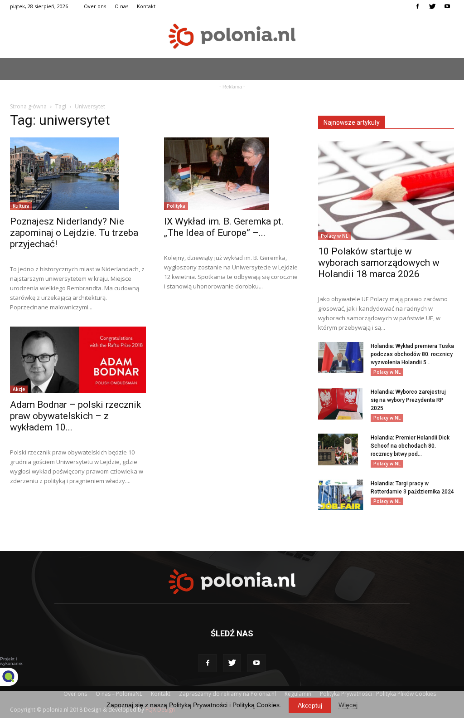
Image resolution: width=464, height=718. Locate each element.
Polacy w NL (334, 236)
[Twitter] (432, 6)
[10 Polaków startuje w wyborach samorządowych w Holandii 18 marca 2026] (386, 190)
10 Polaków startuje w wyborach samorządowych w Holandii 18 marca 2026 (379, 262)
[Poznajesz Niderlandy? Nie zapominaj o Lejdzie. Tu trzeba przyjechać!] (78, 173)
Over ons (95, 6)
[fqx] (16, 677)
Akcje (19, 389)
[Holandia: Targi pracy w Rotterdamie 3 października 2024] (340, 495)
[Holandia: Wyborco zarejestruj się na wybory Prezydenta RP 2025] (340, 404)
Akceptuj (310, 705)
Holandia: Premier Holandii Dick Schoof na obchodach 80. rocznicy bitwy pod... (410, 446)
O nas (121, 6)
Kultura (21, 206)
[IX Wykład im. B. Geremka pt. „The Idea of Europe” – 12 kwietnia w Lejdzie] (232, 173)
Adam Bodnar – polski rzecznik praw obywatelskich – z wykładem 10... (75, 416)
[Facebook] (417, 6)
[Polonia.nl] (232, 36)
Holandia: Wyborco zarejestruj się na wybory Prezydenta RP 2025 (408, 400)
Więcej (348, 704)
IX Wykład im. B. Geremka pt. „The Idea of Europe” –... (224, 227)
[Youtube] (447, 6)
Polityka (176, 206)
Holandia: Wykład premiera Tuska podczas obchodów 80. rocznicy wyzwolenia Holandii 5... (412, 354)
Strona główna (28, 106)
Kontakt (146, 6)
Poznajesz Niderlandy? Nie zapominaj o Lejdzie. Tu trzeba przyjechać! (74, 232)
